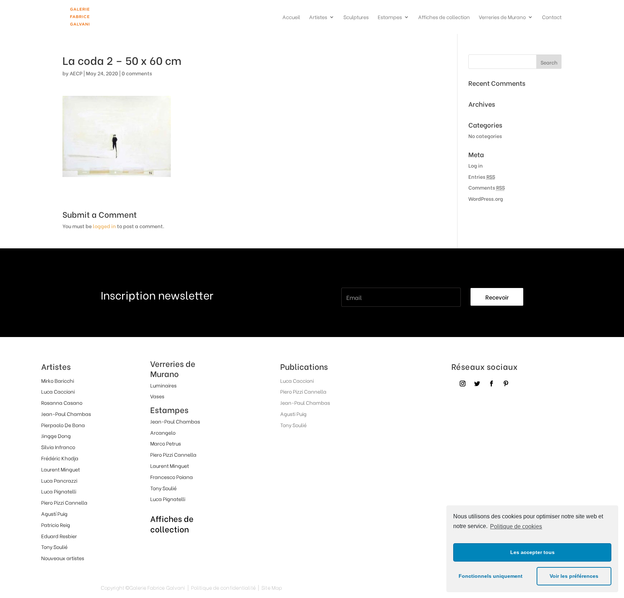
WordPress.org (485, 198)
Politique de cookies (516, 526)
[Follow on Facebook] (491, 383)
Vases (157, 396)
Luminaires (163, 385)
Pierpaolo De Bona (63, 425)
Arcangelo (163, 432)
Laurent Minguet (60, 469)
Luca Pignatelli (58, 491)
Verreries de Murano (502, 17)
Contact (552, 17)
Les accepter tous (532, 552)
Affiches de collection (444, 17)
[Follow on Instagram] (462, 383)
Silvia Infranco (58, 447)
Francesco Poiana (171, 476)
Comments (486, 187)
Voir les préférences (574, 576)
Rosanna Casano (61, 402)
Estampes (390, 17)
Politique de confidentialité (223, 587)
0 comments (137, 73)
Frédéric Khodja (59, 458)
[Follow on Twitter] (477, 383)
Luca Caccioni (58, 391)
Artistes (318, 17)
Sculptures (356, 17)
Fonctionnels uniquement (491, 576)
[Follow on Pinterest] (506, 383)
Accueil (291, 17)
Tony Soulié (54, 546)
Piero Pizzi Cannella (64, 502)
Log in (475, 165)
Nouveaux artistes (62, 558)
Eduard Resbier (59, 536)
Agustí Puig (54, 513)
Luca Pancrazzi (59, 480)
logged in (104, 226)
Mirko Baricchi (57, 380)
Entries (481, 176)
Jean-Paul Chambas (66, 413)
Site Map (271, 587)
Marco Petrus (165, 443)
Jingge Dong (56, 435)
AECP (76, 73)
